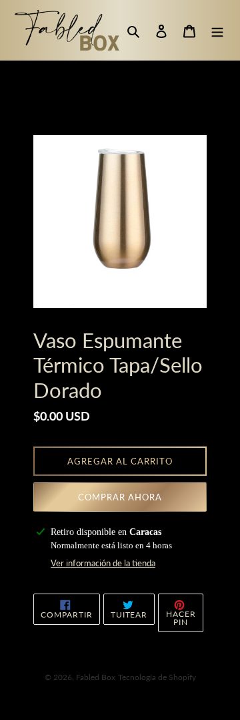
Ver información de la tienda (103, 563)
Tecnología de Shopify (157, 677)
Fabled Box (95, 677)
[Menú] (217, 30)
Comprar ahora (120, 497)
